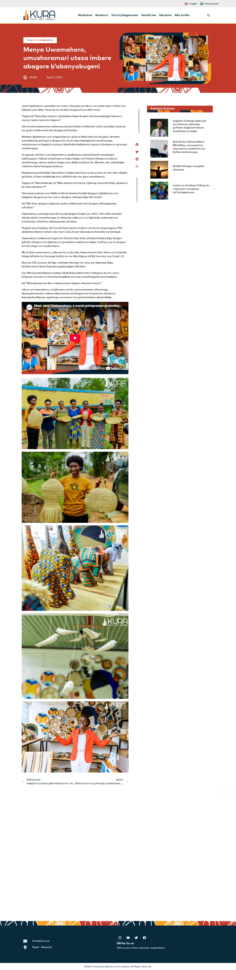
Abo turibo (182, 15)
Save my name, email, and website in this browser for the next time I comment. (75, 889)
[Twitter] (136, 938)
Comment (30, 808)
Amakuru (101, 15)
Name (28, 849)
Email (27, 863)
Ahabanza (85, 15)
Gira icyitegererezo (124, 15)
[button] (208, 15)
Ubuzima (165, 15)
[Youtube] (128, 938)
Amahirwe (148, 15)
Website (28, 876)
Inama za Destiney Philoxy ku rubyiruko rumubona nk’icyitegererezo (191, 189)
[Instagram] (120, 938)
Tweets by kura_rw (150, 802)
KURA (33, 77)
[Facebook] (144, 938)
